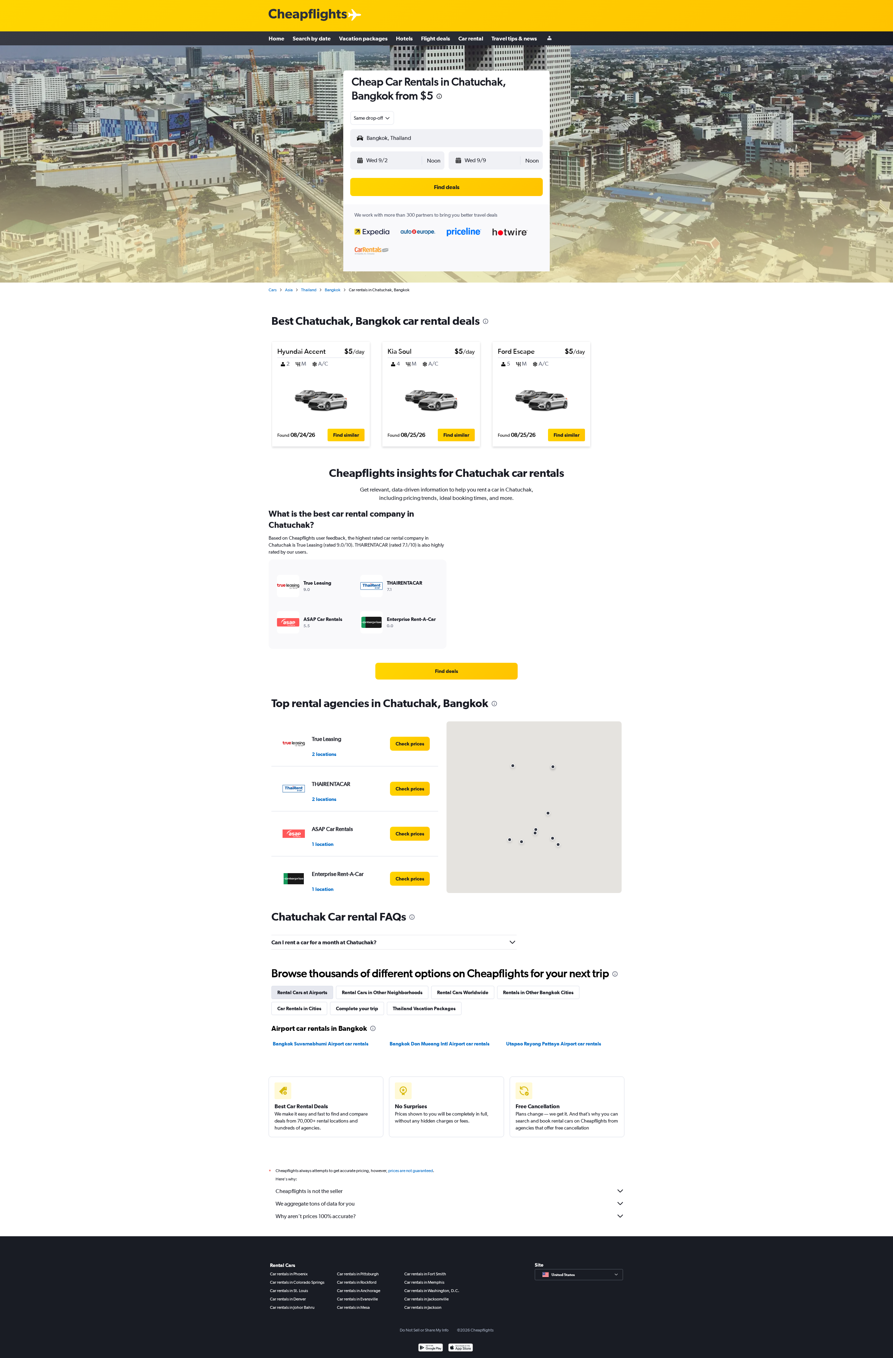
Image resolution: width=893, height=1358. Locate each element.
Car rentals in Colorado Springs (297, 1282)
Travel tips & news (514, 38)
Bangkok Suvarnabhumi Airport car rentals (320, 1043)
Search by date (312, 38)
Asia (289, 289)
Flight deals (435, 38)
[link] (446, 671)
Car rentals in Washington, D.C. (431, 1290)
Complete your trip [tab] (357, 1008)
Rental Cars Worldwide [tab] (462, 992)
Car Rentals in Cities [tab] (299, 1008)
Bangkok (332, 289)
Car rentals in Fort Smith (425, 1273)
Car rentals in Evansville (357, 1299)
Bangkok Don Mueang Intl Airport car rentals (439, 1043)
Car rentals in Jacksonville (426, 1299)
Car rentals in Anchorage (358, 1290)
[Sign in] (549, 38)
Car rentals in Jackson (422, 1307)
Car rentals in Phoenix (289, 1273)
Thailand (308, 289)
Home (276, 38)
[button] (439, 97)
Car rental (470, 38)
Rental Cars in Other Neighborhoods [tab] (382, 992)
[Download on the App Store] (460, 1348)
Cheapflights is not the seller (309, 1191)
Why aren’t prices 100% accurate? (316, 1216)
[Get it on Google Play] (431, 1348)
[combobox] (372, 118)
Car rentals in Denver (288, 1299)
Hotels (404, 38)
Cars (273, 289)
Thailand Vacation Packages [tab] (424, 1008)
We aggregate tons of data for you (315, 1203)
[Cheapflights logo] (308, 15)
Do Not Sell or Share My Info (424, 1330)
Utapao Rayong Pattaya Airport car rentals (553, 1043)
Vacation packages (363, 38)
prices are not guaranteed (410, 1170)
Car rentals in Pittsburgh (358, 1273)
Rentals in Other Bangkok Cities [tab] (538, 992)
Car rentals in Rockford (356, 1282)
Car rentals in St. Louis (289, 1290)
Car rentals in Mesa (353, 1307)
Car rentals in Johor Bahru (292, 1307)
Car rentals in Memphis (424, 1282)
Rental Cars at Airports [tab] (302, 992)
